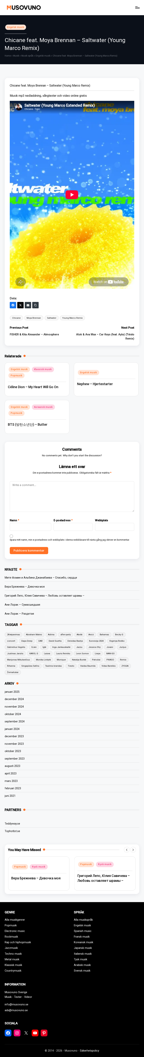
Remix (123, 660)
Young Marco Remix (72, 318)
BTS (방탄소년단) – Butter (27, 424)
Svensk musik (82, 970)
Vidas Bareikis (109, 666)
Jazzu (79, 647)
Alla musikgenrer (15, 919)
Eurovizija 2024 (96, 641)
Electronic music (15, 931)
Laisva (47, 653)
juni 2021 (10, 795)
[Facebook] (13, 305)
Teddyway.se (12, 823)
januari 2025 (12, 691)
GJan (34, 647)
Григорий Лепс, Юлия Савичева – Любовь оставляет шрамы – (44, 595)
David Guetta (55, 641)
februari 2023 (13, 788)
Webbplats (101, 520)
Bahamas (104, 634)
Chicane (16, 318)
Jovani (109, 647)
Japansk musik (83, 948)
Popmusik (16, 375)
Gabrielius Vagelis (16, 647)
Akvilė (79, 634)
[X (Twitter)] (20, 305)
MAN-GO (110, 653)
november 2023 (14, 743)
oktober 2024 (13, 714)
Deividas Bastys (75, 641)
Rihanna (11, 666)
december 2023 (14, 736)
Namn (14, 520)
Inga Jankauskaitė (61, 647)
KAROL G (33, 653)
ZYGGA (125, 666)
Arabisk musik (82, 965)
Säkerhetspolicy (89, 1050)
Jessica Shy (94, 647)
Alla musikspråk (83, 919)
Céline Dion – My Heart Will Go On (33, 387)
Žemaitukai (12, 672)
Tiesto (71, 666)
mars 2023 (11, 781)
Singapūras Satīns (30, 666)
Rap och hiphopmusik (18, 942)
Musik (16, 55)
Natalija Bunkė (79, 660)
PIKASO (110, 660)
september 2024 (15, 721)
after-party (66, 634)
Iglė (44, 647)
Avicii (91, 634)
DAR (40, 641)
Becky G (119, 634)
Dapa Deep (26, 641)
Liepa (97, 653)
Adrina (51, 634)
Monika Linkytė (43, 660)
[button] (127, 850)
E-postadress (63, 520)
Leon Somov (82, 653)
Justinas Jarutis (15, 653)
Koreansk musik (43, 407)
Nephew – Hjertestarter (95, 384)
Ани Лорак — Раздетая (19, 613)
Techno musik (13, 953)
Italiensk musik (83, 953)
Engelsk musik (15, 27)
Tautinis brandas (53, 666)
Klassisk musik (43, 369)
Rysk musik (38, 864)
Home (8, 55)
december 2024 (14, 699)
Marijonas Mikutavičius (18, 660)
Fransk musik (82, 936)
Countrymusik (13, 970)
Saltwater (51, 318)
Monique (61, 660)
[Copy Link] (35, 305)
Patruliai (96, 660)
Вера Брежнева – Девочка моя (25, 586)
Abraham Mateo (34, 634)
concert (11, 641)
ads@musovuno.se (16, 1010)
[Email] (28, 305)
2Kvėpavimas (13, 634)
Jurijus (122, 647)
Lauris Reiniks (63, 653)
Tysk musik (80, 959)
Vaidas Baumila (87, 666)
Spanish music (83, 931)
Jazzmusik (11, 948)
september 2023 (15, 758)
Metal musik (12, 959)
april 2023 (10, 773)
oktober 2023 (13, 751)
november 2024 (14, 706)
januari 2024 (12, 729)
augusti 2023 (12, 766)
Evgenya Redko (117, 641)
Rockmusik (11, 936)
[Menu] (137, 7)
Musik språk (27, 55)
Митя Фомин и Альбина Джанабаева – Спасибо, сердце (41, 577)
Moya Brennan (34, 318)
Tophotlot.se (12, 831)
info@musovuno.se (16, 1004)
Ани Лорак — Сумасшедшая (22, 604)
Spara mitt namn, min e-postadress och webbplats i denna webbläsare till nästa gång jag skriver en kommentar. (70, 539)
